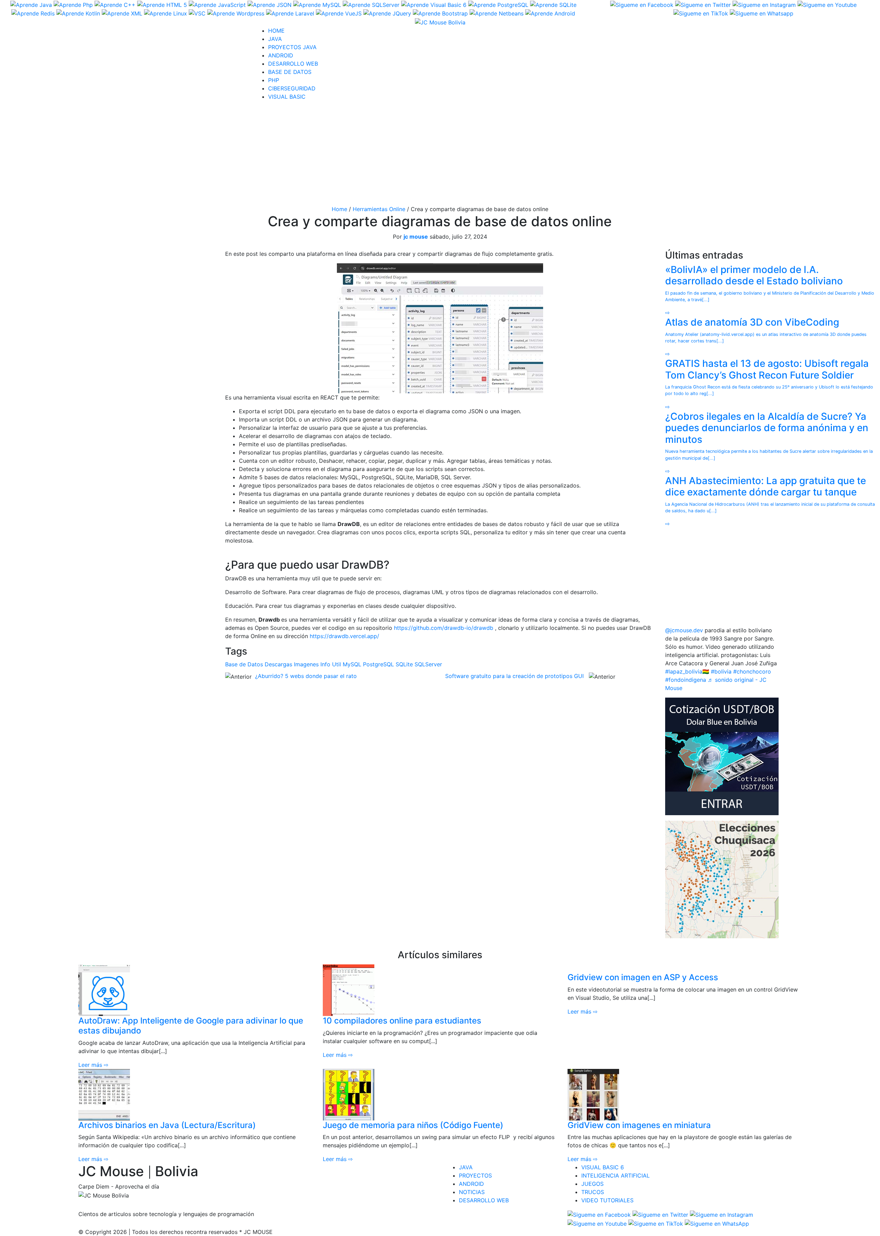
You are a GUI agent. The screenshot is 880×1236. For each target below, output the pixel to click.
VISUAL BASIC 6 (602, 1167)
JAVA (275, 38)
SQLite (404, 664)
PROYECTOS (475, 1175)
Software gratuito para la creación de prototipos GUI (514, 675)
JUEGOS (592, 1183)
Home (339, 209)
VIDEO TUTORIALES (607, 1200)
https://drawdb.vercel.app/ (344, 636)
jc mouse (416, 236)
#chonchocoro (752, 671)
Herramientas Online (379, 209)
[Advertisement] (440, 154)
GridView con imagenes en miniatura (639, 1125)
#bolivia (721, 671)
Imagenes (306, 664)
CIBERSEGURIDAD (292, 88)
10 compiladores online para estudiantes (402, 1021)
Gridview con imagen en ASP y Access (643, 977)
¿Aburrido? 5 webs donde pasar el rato (306, 675)
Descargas (278, 664)
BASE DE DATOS (289, 71)
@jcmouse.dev (684, 630)
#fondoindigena (685, 679)
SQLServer (428, 664)
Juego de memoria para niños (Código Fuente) (413, 1125)
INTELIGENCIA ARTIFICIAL (615, 1175)
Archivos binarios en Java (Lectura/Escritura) (167, 1125)
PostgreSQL (378, 664)
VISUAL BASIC (287, 96)
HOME (276, 30)
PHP (273, 80)
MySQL (352, 664)
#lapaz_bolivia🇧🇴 (687, 671)
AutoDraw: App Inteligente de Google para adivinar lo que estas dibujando (190, 1026)
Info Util (330, 664)
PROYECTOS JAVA (292, 47)
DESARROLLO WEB (293, 63)
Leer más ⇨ (93, 1064)
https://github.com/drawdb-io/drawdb (443, 627)
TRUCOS (592, 1192)
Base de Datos (244, 664)
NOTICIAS (472, 1192)
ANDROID (280, 55)
